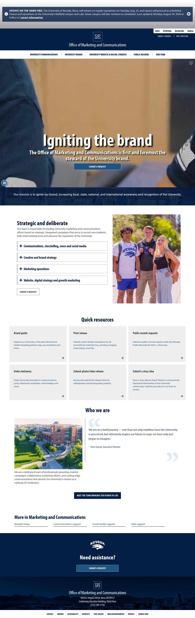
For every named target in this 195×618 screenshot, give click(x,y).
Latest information (32, 17)
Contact (50, 614)
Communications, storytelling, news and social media (55, 246)
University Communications (44, 54)
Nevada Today (22, 524)
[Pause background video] (4, 183)
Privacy (131, 614)
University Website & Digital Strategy (108, 54)
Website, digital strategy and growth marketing (52, 280)
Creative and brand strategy (40, 257)
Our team (160, 54)
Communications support (67, 524)
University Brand (73, 54)
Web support (138, 524)
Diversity (86, 614)
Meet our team (182, 36)
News (157, 31)
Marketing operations (36, 269)
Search (190, 31)
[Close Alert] (188, 14)
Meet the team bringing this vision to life (97, 495)
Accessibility (72, 614)
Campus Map (143, 614)
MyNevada (167, 31)
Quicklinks (179, 31)
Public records (141, 54)
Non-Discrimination (115, 614)
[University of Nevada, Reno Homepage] (97, 585)
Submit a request (164, 36)
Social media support (103, 524)
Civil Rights (99, 614)
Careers (60, 614)
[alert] (97, 14)
